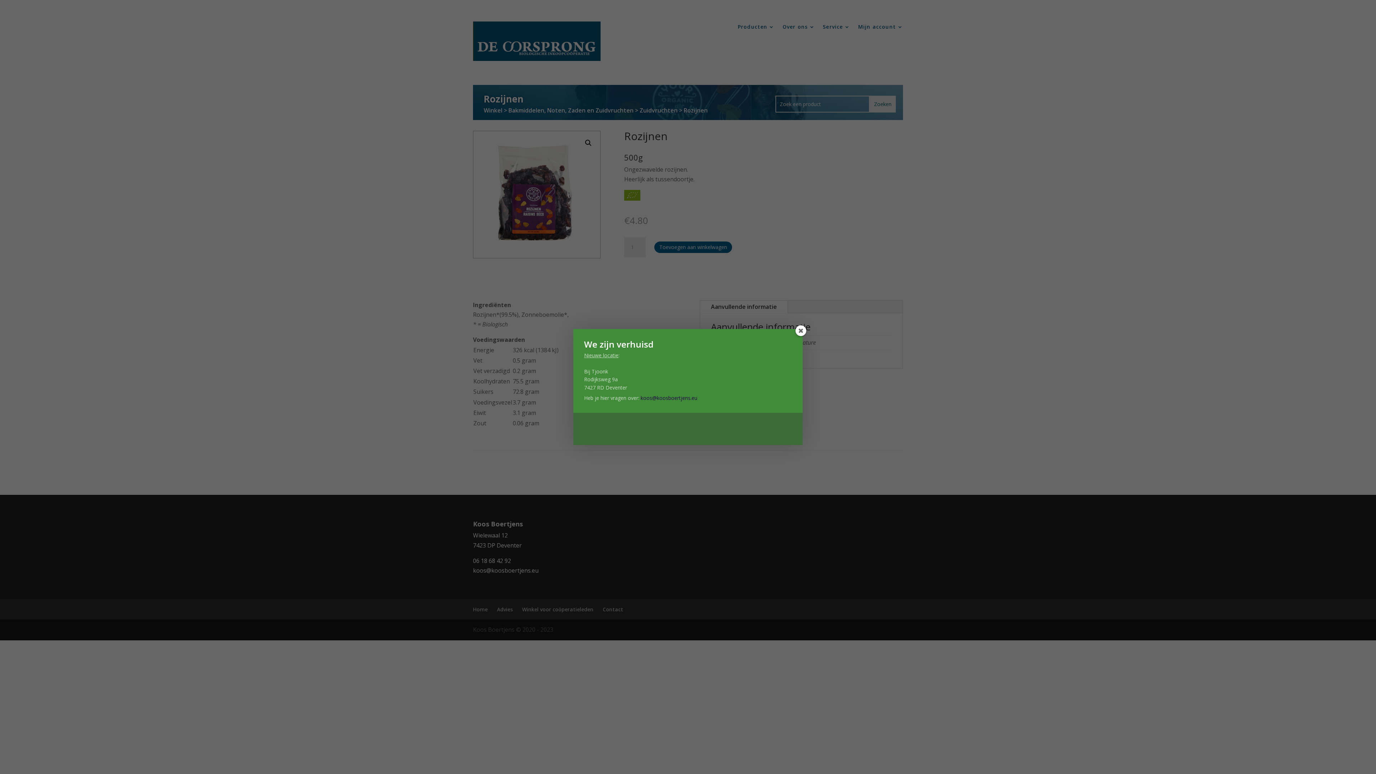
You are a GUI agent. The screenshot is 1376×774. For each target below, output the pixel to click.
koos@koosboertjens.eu (669, 398)
